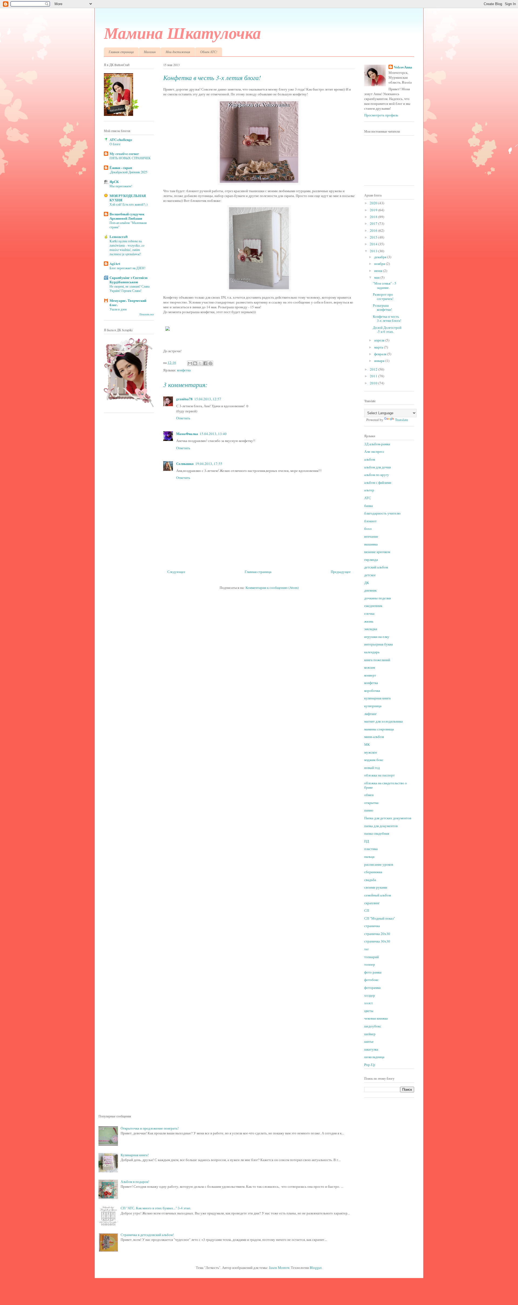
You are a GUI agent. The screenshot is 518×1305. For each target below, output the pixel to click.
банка (368, 505)
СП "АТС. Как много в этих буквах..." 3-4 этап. (156, 1208)
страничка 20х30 (377, 933)
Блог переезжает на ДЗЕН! (127, 268)
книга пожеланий (377, 659)
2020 (374, 203)
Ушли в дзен (118, 309)
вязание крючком (377, 551)
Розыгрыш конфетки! (382, 307)
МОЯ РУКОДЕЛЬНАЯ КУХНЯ (128, 197)
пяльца (369, 856)
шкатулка (371, 1049)
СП (366, 910)
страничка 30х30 (377, 941)
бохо (368, 528)
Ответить (183, 418)
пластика (371, 848)
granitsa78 (184, 398)
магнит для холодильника (383, 721)
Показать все (146, 314)
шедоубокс (372, 1026)
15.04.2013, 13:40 (213, 433)
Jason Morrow (279, 1267)
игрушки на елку (376, 636)
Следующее (176, 571)
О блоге (115, 144)
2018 (374, 216)
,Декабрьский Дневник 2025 (128, 172)
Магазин (150, 52)
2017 (374, 223)
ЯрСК (114, 181)
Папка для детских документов (387, 818)
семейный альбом (377, 895)
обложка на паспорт (379, 775)
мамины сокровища (379, 729)
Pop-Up (369, 1064)
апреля (379, 340)
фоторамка (372, 987)
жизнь (368, 621)
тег (366, 949)
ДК (366, 582)
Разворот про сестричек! (383, 296)
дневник (370, 590)
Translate (401, 419)
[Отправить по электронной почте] (190, 363)
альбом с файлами (377, 482)
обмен (369, 794)
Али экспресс (374, 451)
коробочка (372, 690)
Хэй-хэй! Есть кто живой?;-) (129, 204)
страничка (372, 925)
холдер (369, 995)
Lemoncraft (119, 236)
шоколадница (374, 1056)
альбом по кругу (376, 474)
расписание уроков (378, 864)
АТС (367, 497)
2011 (374, 376)
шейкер (370, 1033)
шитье (369, 1041)
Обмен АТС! (208, 52)
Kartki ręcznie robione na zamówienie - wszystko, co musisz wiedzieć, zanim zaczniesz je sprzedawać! (127, 247)
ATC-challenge (121, 139)
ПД (366, 841)
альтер (369, 490)
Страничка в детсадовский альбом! (147, 1234)
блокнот (370, 521)
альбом (369, 459)
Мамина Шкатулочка (182, 32)
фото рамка (372, 972)
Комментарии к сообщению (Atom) (272, 587)
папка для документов (381, 825)
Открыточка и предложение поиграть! (150, 1128)
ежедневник (373, 605)
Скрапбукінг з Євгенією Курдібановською (129, 279)
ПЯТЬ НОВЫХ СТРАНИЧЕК (130, 158)
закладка (370, 628)
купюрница (372, 705)
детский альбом (376, 567)
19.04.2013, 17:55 (208, 463)
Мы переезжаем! (121, 186)
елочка (369, 613)
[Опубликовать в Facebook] (205, 363)
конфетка (184, 370)
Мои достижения (178, 52)
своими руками (375, 887)
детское (370, 574)
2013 (374, 250)
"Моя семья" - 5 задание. (384, 285)
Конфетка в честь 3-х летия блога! (387, 318)
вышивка (371, 544)
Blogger (315, 1267)
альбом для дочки (377, 467)
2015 (374, 237)
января (379, 360)
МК (367, 744)
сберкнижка (373, 871)
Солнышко (185, 463)
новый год (372, 767)
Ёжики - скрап (121, 167)
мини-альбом (374, 736)
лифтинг (370, 713)
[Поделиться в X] (200, 363)
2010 (374, 383)
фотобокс (371, 979)
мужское (370, 752)
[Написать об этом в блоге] (195, 363)
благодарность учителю (382, 513)
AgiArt (115, 263)
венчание (371, 536)
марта (379, 347)
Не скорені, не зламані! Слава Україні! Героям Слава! (129, 288)
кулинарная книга (377, 698)
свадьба (370, 879)
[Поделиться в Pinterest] (210, 363)
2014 (374, 243)
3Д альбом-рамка (377, 443)
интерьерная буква (378, 644)
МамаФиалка (187, 433)
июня (378, 270)
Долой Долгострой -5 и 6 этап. (387, 329)
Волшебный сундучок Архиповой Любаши (127, 216)
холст (368, 1002)
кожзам (369, 667)
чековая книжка (376, 1018)
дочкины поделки (377, 598)
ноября (380, 263)
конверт (370, 675)
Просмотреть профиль (381, 115)
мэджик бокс (373, 759)
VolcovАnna (403, 67)
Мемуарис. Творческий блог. (128, 302)
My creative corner (124, 153)
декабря (380, 256)
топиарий (371, 956)
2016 (374, 230)
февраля (380, 353)
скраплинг (372, 902)
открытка (371, 802)
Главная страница (121, 52)
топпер (369, 964)
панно (368, 810)
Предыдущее (341, 571)
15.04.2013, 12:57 (207, 398)
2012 (374, 369)
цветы (368, 1010)
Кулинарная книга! (135, 1154)
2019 (374, 210)
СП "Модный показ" (379, 918)
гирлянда (371, 559)
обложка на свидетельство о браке (385, 785)
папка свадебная (376, 833)
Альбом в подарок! (135, 1181)
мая (377, 277)
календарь (372, 652)
